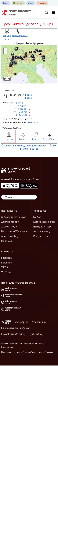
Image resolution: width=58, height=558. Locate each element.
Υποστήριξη (39, 322)
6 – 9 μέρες (20, 108)
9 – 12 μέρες (20, 111)
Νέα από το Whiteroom (14, 231)
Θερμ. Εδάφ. (49, 139)
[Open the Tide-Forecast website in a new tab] (30, 3)
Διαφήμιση (21, 322)
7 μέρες (27, 97)
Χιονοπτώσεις (9, 226)
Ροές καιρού (40, 236)
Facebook (6, 257)
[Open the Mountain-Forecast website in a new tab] (18, 3)
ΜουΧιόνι (6, 241)
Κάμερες (8, 139)
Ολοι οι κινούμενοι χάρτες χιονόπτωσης (24, 145)
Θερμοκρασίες (20, 35)
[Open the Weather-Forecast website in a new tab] (42, 3)
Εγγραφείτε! (32, 122)
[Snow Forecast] (15, 12)
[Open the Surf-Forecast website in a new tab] (5, 3)
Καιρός (35, 139)
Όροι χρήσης (7, 351)
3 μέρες (27, 94)
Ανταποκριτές (41, 231)
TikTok (4, 267)
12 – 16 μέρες (21, 114)
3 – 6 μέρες (20, 105)
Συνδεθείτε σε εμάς (13, 334)
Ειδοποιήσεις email (44, 221)
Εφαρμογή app (42, 226)
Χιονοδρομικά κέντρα (13, 217)
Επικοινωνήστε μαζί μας (15, 328)
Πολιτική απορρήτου (25, 351)
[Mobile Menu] (53, 12)
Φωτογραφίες (9, 236)
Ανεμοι (22, 139)
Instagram (6, 262)
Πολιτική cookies (45, 351)
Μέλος (37, 217)
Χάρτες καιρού (10, 221)
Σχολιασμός (36, 334)
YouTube (6, 272)
